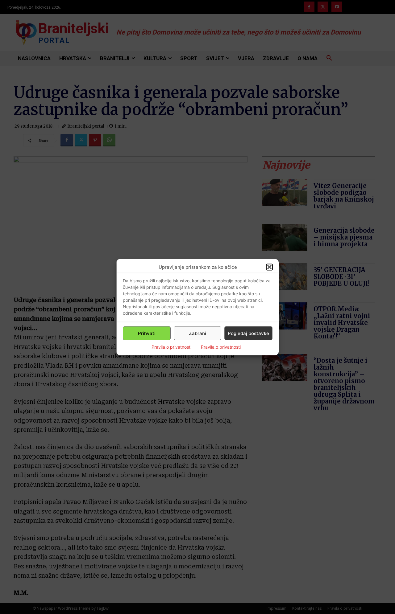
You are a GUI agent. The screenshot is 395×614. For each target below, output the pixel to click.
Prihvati (147, 333)
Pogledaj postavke (248, 333)
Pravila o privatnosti (171, 347)
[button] (269, 267)
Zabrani (197, 333)
